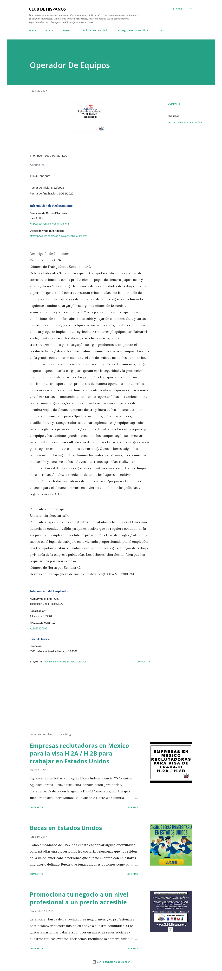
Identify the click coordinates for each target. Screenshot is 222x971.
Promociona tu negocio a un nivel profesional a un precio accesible (79, 898)
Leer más (132, 807)
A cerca (49, 30)
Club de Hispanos (47, 9)
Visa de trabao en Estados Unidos (185, 122)
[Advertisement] (85, 692)
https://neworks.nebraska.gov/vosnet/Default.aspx (59, 236)
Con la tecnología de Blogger (113, 961)
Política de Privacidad (95, 30)
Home (32, 30)
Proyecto (68, 30)
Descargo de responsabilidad (133, 30)
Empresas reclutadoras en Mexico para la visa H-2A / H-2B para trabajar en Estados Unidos (79, 753)
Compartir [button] (174, 103)
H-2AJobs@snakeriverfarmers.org (49, 223)
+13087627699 (39, 628)
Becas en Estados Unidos (66, 828)
